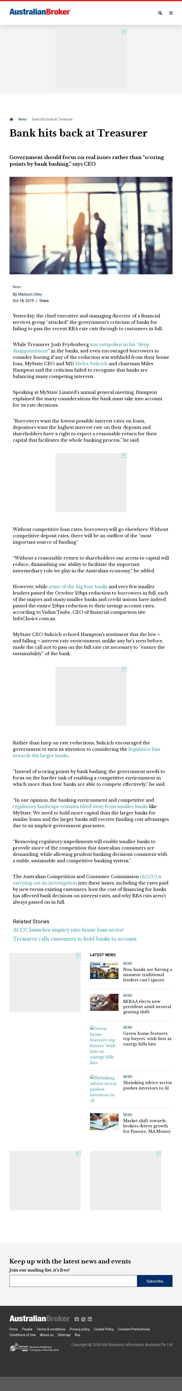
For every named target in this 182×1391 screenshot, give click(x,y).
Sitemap (64, 1335)
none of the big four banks (78, 586)
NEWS (127, 963)
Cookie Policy (104, 1329)
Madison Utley (30, 294)
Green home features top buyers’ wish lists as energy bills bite (147, 1038)
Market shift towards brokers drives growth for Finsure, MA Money (147, 1126)
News (22, 119)
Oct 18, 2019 (23, 300)
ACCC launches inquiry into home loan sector (68, 930)
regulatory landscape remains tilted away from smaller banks (80, 806)
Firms (13, 1329)
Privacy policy (80, 1329)
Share (44, 300)
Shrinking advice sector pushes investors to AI (147, 1085)
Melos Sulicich (91, 363)
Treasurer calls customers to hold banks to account (75, 939)
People (27, 1329)
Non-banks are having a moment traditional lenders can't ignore (147, 974)
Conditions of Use (22, 1335)
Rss (77, 1335)
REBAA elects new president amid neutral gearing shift (147, 1006)
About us (47, 1335)
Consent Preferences (134, 1329)
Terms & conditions (51, 1329)
